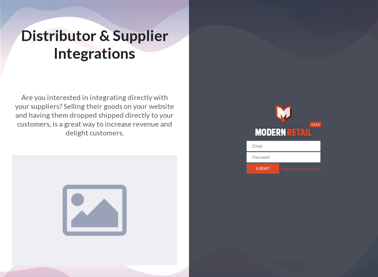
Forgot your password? (300, 168)
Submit (262, 168)
